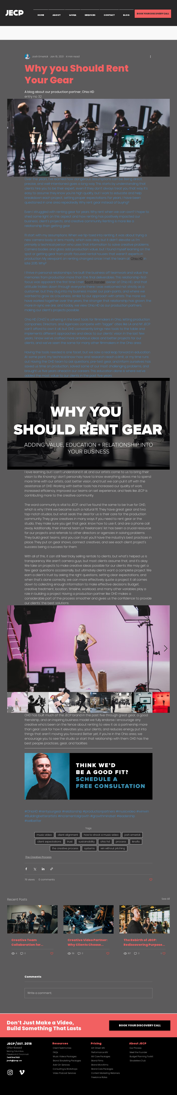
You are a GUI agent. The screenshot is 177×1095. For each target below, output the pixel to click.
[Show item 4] (79, 702)
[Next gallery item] (166, 648)
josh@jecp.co (14, 1060)
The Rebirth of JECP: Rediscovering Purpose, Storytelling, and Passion (143, 942)
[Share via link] (51, 869)
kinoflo (136, 841)
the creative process (65, 848)
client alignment (68, 835)
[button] (165, 33)
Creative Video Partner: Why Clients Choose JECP (88, 942)
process (121, 841)
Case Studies (83, 33)
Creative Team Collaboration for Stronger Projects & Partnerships (27, 942)
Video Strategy (61, 33)
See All (166, 899)
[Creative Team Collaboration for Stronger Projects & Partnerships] (32, 919)
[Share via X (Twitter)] (34, 869)
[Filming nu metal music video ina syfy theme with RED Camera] (88, 919)
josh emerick (132, 835)
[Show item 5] (100, 702)
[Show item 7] (142, 702)
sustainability (86, 841)
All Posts (11, 33)
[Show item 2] (38, 702)
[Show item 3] (59, 702)
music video (44, 835)
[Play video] (88, 424)
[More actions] (150, 56)
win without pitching (113, 848)
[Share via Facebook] (26, 869)
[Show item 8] (162, 702)
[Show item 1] (17, 702)
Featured (102, 33)
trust (70, 841)
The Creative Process (34, 33)
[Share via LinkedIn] (43, 869)
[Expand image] (88, 648)
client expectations (49, 841)
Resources (60, 1043)
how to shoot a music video (101, 835)
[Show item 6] (121, 702)
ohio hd (105, 841)
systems (89, 848)
